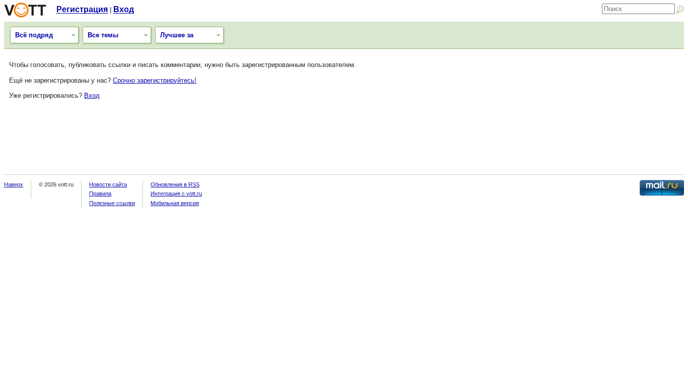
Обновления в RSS (175, 184)
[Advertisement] (344, 141)
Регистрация (82, 9)
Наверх (13, 184)
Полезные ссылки (112, 203)
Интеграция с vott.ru (176, 193)
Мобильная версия (175, 203)
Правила (100, 193)
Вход (123, 9)
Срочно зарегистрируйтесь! (154, 80)
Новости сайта (108, 184)
